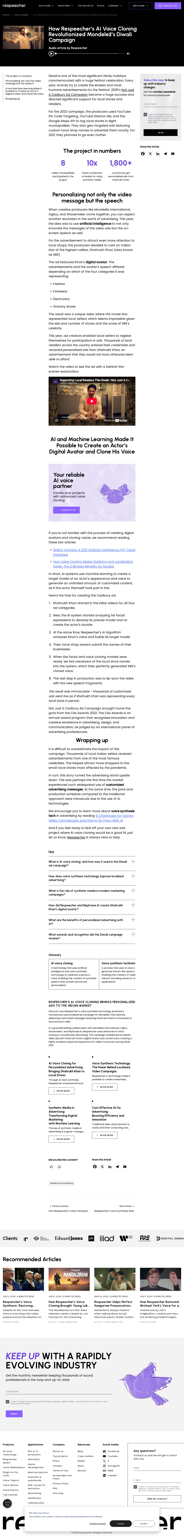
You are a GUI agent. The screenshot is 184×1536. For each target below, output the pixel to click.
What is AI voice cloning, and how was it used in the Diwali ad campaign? (88, 863)
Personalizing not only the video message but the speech (23, 82)
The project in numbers (18, 76)
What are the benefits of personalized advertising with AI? (86, 922)
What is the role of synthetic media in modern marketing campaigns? (87, 892)
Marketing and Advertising (61, 1183)
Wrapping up (12, 98)
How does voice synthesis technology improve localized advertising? (86, 878)
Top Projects (85, 5)
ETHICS (101, 5)
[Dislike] (59, 1167)
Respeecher (76, 837)
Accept (120, 1523)
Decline (144, 1523)
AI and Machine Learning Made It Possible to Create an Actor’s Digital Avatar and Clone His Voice (24, 91)
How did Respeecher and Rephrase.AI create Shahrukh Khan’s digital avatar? (86, 907)
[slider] (87, 53)
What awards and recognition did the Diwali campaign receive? (85, 936)
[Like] (51, 1167)
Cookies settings (97, 1523)
